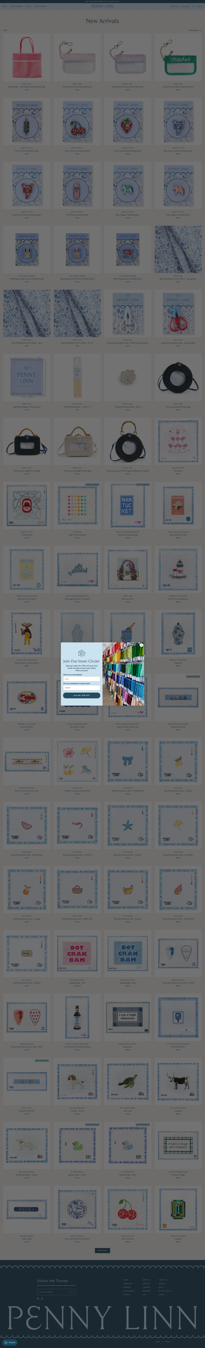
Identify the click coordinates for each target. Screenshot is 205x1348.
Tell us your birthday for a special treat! (76, 683)
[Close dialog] (141, 645)
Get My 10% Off (82, 695)
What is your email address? (72, 675)
